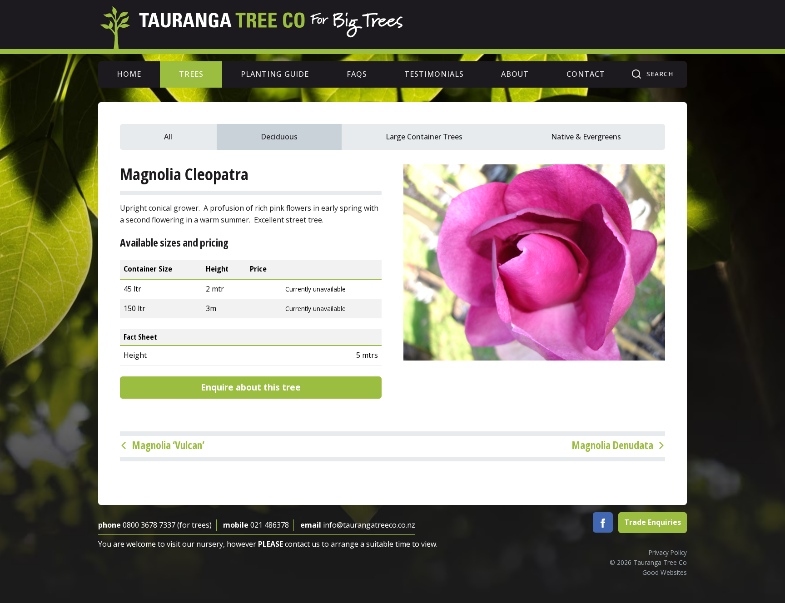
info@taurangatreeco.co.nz (369, 525)
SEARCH (659, 73)
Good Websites (664, 572)
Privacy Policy (668, 552)
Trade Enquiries (652, 522)
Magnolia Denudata (612, 445)
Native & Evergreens (586, 137)
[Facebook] (603, 522)
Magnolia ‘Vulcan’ (168, 445)
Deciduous (279, 137)
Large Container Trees (424, 137)
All (168, 137)
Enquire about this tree (251, 387)
